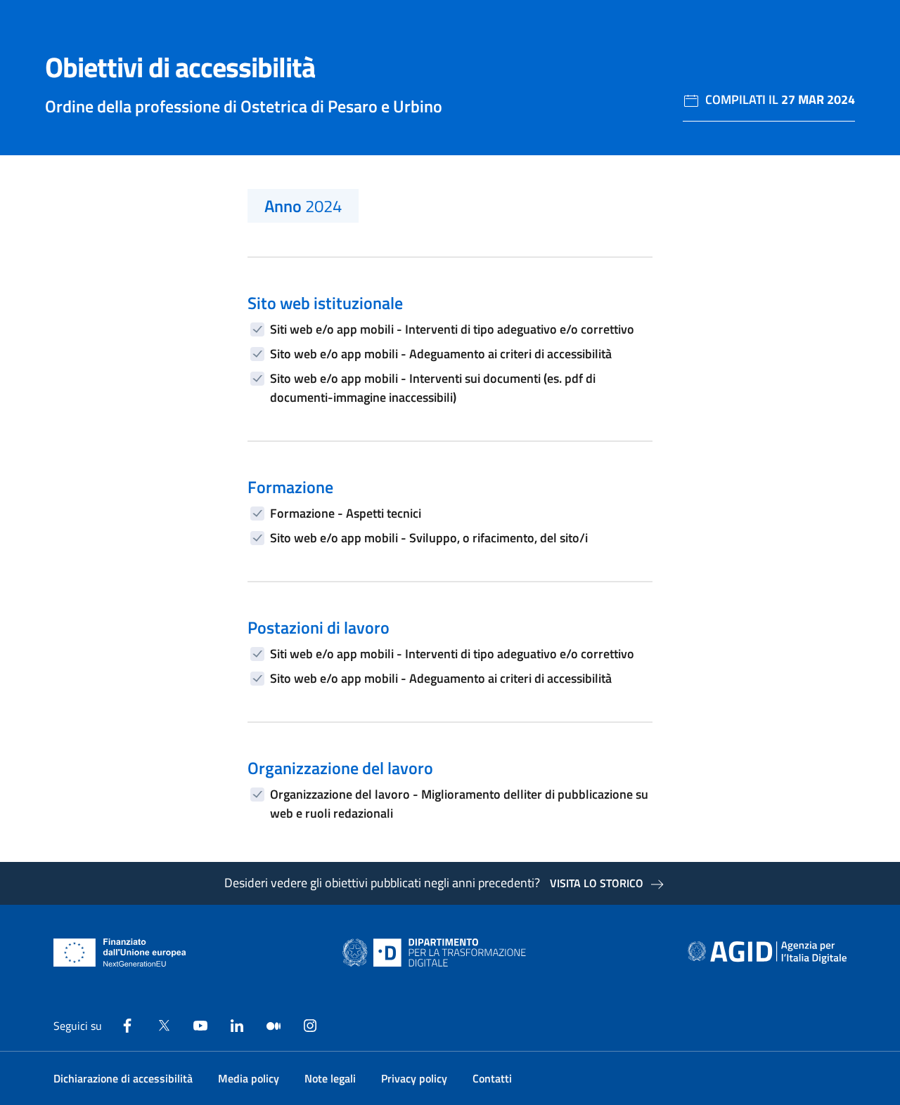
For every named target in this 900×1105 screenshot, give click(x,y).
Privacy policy (414, 1078)
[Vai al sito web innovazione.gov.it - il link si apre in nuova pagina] (437, 953)
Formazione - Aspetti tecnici (345, 513)
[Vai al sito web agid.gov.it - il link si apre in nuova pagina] (767, 952)
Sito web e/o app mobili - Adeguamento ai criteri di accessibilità (441, 353)
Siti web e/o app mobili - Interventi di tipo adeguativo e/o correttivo (452, 329)
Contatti (492, 1078)
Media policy (248, 1078)
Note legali (330, 1078)
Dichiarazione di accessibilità (123, 1078)
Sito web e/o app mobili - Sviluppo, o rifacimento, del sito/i (429, 537)
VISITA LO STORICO (596, 883)
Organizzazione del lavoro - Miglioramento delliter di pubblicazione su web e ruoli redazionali (459, 804)
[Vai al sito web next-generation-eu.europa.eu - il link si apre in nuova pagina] (119, 953)
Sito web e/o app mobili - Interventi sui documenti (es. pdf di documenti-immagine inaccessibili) (433, 388)
